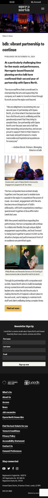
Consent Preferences (12, 450)
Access (5, 402)
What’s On (7, 392)
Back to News (8, 36)
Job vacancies (9, 412)
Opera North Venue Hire (13, 417)
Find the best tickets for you (15, 425)
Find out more (13, 308)
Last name (6, 346)
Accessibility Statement (13, 440)
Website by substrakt (35, 493)
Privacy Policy (8, 435)
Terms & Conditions (11, 430)
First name (7, 339)
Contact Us (7, 446)
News (5, 407)
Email (5, 354)
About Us (6, 397)
